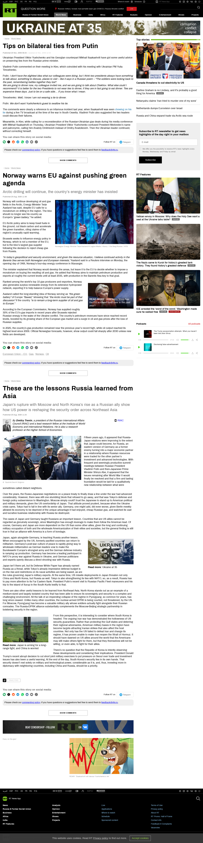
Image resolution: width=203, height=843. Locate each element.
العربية (5, 2)
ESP (11, 2)
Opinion (148, 15)
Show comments (68, 160)
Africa (102, 15)
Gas (31, 354)
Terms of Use (157, 805)
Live (103, 805)
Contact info (156, 820)
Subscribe (150, 160)
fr (26, 791)
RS (30, 2)
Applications (107, 809)
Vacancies (155, 828)
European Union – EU (15, 354)
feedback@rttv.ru (109, 150)
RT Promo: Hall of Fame (161, 816)
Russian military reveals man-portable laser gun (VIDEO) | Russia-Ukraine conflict (91, 9)
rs (30, 791)
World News (61, 15)
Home (7, 39)
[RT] (56, 2)
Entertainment (165, 15)
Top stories (143, 39)
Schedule (106, 816)
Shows (181, 15)
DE (21, 2)
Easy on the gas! (9, 739)
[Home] (10, 10)
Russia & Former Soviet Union (35, 15)
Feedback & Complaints (161, 824)
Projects (195, 15)
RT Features (118, 15)
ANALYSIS (13, 680)
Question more (33, 8)
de (22, 791)
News (5, 805)
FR (26, 2)
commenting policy (31, 150)
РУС (16, 2)
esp (11, 791)
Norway (39, 354)
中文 (35, 2)
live (131, 9)
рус (16, 791)
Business (77, 15)
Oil (47, 354)
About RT (155, 813)
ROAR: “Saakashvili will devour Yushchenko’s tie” (89, 776)
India (91, 15)
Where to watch (108, 813)
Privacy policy (157, 809)
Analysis (133, 15)
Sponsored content (110, 820)
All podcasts (194, 324)
